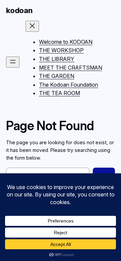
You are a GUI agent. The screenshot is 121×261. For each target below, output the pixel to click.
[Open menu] (12, 62)
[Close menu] (32, 26)
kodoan (19, 10)
